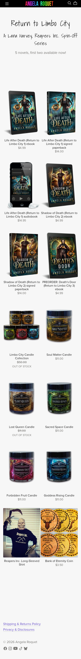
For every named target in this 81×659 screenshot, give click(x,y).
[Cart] (77, 3)
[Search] (69, 3)
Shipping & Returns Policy (22, 624)
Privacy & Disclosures (18, 630)
